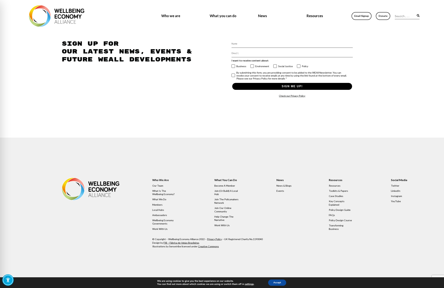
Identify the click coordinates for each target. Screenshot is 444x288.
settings (249, 284)
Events (280, 190)
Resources (314, 16)
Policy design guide (340, 209)
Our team (157, 185)
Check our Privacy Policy (292, 95)
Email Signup (361, 15)
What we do (159, 199)
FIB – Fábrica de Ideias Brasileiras (181, 242)
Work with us (160, 228)
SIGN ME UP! (292, 86)
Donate (383, 15)
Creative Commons (208, 246)
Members (157, 204)
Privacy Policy (214, 239)
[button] (418, 15)
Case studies (336, 196)
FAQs (332, 215)
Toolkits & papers (338, 190)
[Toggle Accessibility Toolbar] (8, 280)
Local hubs (158, 209)
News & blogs (284, 185)
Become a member (224, 185)
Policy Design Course (340, 220)
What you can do (223, 16)
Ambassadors (159, 215)
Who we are (170, 16)
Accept (277, 282)
